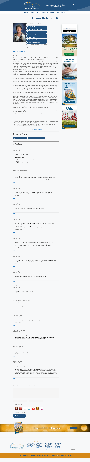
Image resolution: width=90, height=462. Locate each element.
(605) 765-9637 (29, 446)
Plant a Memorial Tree (33, 39)
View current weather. (36, 129)
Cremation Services (76, 442)
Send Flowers (32, 37)
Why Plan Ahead (76, 444)
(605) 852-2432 (48, 447)
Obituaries (26, 12)
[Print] (28, 47)
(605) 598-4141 (38, 447)
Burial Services (68, 446)
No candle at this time (20, 412)
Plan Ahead (52, 12)
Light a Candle (32, 26)
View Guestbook (32, 34)
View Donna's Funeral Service (19, 51)
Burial (38, 12)
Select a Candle (18, 404)
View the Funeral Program (34, 42)
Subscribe (69, 31)
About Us (32, 12)
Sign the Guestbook (33, 31)
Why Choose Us (68, 444)
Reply (14, 166)
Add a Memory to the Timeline (35, 29)
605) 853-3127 (57, 447)
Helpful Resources (61, 12)
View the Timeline (20, 138)
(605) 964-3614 (47, 449)
